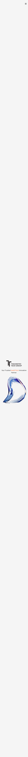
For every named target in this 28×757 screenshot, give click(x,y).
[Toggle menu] (26, 4)
